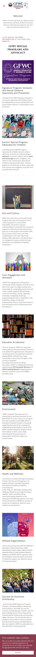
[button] (4, 6)
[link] (18, 6)
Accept (18, 652)
